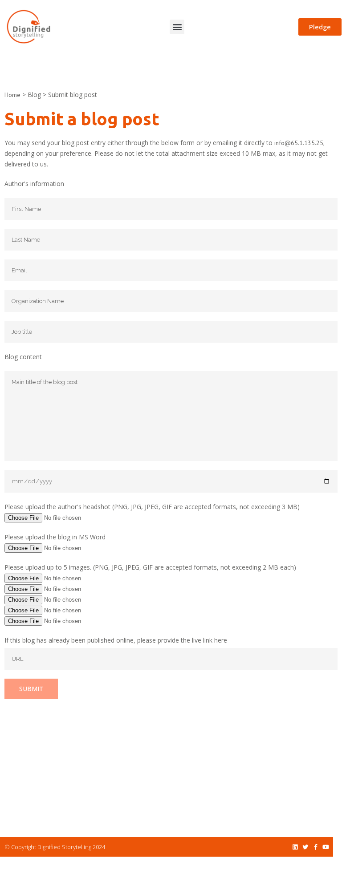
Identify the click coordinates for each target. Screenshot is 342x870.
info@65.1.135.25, (299, 143)
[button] (177, 27)
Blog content (23, 356)
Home (12, 95)
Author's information (34, 183)
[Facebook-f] (315, 847)
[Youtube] (326, 847)
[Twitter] (305, 847)
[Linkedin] (295, 847)
